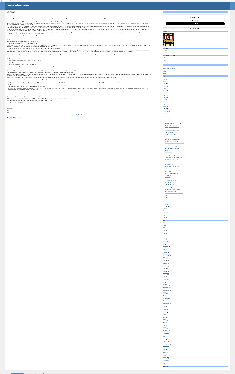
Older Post (149, 112)
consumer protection (166, 254)
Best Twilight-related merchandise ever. (172, 127)
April (166, 200)
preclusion (165, 331)
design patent (165, 274)
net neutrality (165, 323)
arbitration (164, 231)
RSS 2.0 (164, 60)
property (164, 339)
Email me (164, 71)
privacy (164, 336)
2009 (165, 108)
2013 (165, 101)
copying (164, 258)
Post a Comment (10, 110)
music (164, 319)
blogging (164, 238)
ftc (163, 300)
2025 (165, 79)
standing (164, 349)
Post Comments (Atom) (16, 117)
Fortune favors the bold (169, 164)
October (166, 113)
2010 (165, 106)
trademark (164, 357)
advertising (165, 228)
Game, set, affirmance (169, 132)
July (166, 195)
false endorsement (166, 290)
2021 (165, 86)
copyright (18, 104)
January (166, 206)
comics (164, 249)
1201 (164, 222)
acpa (164, 227)
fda (163, 295)
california (164, 239)
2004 (165, 215)
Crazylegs (166, 150)
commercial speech (166, 250)
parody (164, 325)
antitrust (164, 230)
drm (163, 282)
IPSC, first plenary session (169, 184)
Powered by (192, 28)
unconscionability (166, 360)
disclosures (165, 277)
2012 (165, 102)
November (167, 111)
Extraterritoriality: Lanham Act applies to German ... (174, 157)
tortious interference (166, 354)
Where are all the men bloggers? (170, 134)
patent (164, 327)
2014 (165, 99)
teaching (164, 352)
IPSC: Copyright (168, 178)
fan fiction (164, 292)
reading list (165, 341)
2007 (165, 210)
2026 (165, 77)
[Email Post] (16, 102)
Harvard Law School (166, 66)
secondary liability (166, 346)
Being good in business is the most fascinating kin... (174, 123)
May (166, 199)
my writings (165, 322)
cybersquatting (165, 266)
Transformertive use (168, 152)
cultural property (166, 265)
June (166, 197)
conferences (11, 104)
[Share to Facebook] (20, 102)
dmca (164, 281)
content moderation (166, 255)
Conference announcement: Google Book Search (173, 168)
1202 (164, 223)
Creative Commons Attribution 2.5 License (17, 373)
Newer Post (9, 112)
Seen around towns (168, 161)
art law (164, 233)
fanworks (164, 293)
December (167, 109)
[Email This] (17, 102)
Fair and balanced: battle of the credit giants (172, 189)
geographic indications (167, 303)
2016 (165, 95)
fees (163, 296)
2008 (165, 208)
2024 (165, 81)
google (164, 306)
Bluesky (164, 73)
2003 (165, 217)
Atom (164, 57)
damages (164, 268)
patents (164, 328)
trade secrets (165, 355)
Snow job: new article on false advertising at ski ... (174, 193)
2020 (165, 88)
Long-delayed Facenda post (170, 155)
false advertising (166, 285)
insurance (164, 308)
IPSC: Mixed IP (167, 177)
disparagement (165, 279)
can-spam (164, 241)
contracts (14, 104)
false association (166, 287)
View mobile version (79, 114)
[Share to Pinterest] (22, 102)
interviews (164, 309)
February (166, 204)
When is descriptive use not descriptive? (172, 148)
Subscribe (195, 23)
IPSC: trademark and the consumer (171, 182)
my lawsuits (165, 320)
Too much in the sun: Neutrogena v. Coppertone (173, 162)
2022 (165, 85)
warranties (165, 363)
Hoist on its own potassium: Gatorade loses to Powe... (174, 166)
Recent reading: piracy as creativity (171, 121)
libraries (164, 314)
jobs (163, 311)
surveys (164, 350)
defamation (165, 271)
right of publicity (166, 344)
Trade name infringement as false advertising (173, 144)
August (166, 116)
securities (164, 347)
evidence (164, 284)
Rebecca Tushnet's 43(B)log (18, 5)
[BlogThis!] (18, 102)
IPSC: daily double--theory (169, 171)
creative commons (166, 263)
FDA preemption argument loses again (171, 159)
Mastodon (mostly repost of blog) (169, 68)
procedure (164, 338)
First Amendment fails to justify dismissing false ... (174, 146)
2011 (165, 104)
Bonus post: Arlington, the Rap (170, 180)
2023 (165, 83)
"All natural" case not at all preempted (171, 141)
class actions (165, 246)
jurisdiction (165, 312)
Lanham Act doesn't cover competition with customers (174, 143)
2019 (165, 90)
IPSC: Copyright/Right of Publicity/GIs (171, 173)
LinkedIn (164, 58)
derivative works (166, 273)
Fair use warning (168, 137)
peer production (165, 330)
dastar (164, 269)
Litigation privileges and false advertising (172, 130)
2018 (165, 92)
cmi (163, 247)
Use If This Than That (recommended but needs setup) (172, 62)
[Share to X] (19, 102)
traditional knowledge (166, 358)
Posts (165, 50)
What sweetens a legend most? (170, 153)
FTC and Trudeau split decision (170, 118)
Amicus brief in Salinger (169, 187)
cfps (163, 244)
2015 (165, 97)
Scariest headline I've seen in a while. (171, 125)
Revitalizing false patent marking (170, 191)
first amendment (166, 298)
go (163, 304)
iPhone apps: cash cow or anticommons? (172, 139)
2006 (165, 212)
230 (163, 225)
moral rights (165, 317)
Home (79, 112)
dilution (164, 276)
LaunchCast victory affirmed (170, 128)
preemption (165, 333)
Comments (166, 52)
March (166, 202)
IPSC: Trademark (168, 175)
